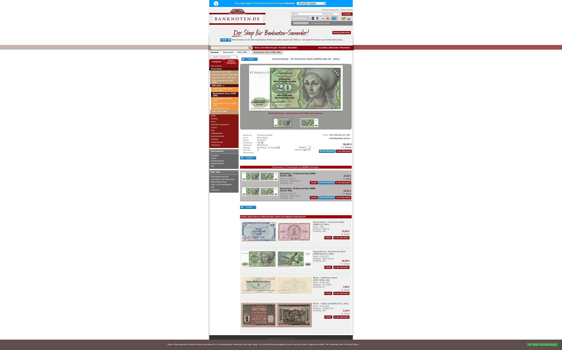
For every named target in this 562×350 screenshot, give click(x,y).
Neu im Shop (216, 66)
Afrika (213, 116)
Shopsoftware (273, 338)
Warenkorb (345, 48)
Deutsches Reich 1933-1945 (224, 78)
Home (257, 48)
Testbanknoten (217, 133)
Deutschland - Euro (221, 108)
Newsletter (292, 48)
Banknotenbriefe (217, 136)
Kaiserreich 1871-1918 (221, 72)
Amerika (214, 119)
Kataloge (214, 139)
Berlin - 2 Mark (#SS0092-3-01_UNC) (330, 303)
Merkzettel (333, 48)
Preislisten (215, 156)
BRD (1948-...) (243, 52)
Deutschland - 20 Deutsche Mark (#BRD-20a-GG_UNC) (329, 252)
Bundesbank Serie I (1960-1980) (267, 52)
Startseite (214, 52)
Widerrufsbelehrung (219, 182)
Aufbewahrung (217, 142)
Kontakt (282, 48)
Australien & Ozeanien (220, 125)
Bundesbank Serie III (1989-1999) (225, 104)
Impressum (215, 190)
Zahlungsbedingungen (220, 177)
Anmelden (323, 48)
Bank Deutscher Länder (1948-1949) (223, 89)
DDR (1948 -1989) (219, 111)
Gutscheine (215, 145)
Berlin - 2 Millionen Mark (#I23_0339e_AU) (325, 279)
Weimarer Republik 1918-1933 (224, 75)
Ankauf (213, 158)
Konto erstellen (347, 10)
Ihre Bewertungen (269, 48)
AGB (212, 187)
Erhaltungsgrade (217, 161)
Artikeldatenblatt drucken (339, 138)
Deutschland (228, 52)
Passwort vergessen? (330, 10)
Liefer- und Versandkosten (221, 185)
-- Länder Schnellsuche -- (224, 57)
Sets (213, 130)
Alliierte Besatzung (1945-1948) (223, 81)
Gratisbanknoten (217, 163)
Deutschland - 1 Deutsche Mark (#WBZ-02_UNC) (328, 223)
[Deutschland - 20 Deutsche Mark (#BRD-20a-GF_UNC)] (282, 123)
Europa (214, 127)
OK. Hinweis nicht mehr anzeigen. (542, 345)
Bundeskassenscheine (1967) (222, 99)
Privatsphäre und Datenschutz (223, 179)
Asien (213, 122)
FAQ (212, 166)
